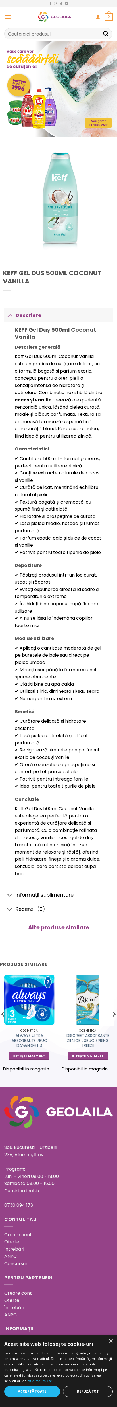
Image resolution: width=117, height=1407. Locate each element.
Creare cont (18, 1235)
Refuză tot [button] (88, 1391)
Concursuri (16, 1263)
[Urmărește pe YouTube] (66, 4)
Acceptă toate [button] (32, 1391)
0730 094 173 (18, 1205)
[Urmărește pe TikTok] (61, 4)
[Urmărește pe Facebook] (50, 4)
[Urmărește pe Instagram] (55, 4)
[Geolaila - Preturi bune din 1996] (54, 17)
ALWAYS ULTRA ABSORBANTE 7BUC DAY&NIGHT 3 (29, 1040)
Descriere (28, 315)
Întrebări (14, 1249)
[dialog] (58, 1371)
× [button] (110, 1341)
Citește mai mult (29, 1056)
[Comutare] (9, 315)
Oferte (11, 1242)
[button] (7, 17)
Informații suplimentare (45, 895)
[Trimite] (106, 33)
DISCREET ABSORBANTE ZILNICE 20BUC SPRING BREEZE (87, 1040)
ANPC (10, 1256)
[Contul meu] (98, 17)
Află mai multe (40, 1381)
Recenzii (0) (30, 909)
